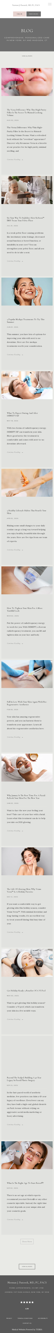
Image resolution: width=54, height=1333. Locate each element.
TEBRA (39, 1330)
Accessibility (43, 1318)
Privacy (9, 1318)
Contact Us (27, 1323)
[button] (50, 4)
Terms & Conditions (25, 1318)
